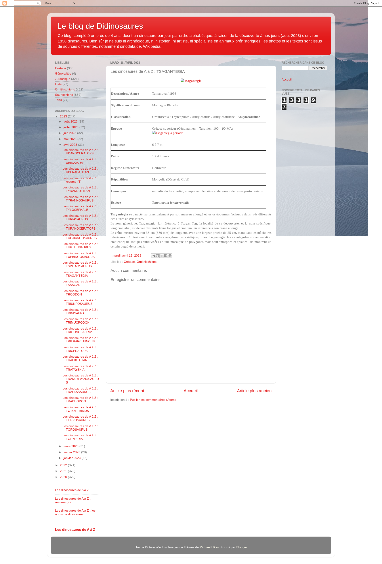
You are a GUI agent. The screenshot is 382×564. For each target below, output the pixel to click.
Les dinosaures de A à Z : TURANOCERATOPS (80, 226)
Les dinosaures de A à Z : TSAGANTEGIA (80, 273)
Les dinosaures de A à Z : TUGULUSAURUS (80, 245)
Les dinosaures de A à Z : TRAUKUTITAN (80, 358)
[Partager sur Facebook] (166, 255)
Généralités (63, 73)
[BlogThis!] (157, 255)
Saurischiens (64, 94)
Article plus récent (127, 390)
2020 (64, 477)
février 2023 (72, 452)
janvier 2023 (72, 458)
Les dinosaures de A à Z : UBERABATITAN (80, 170)
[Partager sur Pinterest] (170, 255)
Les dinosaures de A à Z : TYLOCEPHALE (80, 208)
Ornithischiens (147, 261)
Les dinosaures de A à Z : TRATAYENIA (80, 367)
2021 (64, 471)
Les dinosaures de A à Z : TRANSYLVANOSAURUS (81, 379)
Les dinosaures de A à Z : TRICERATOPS (80, 349)
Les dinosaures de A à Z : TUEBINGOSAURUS (80, 255)
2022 (64, 465)
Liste (58, 84)
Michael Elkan (209, 547)
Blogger (241, 547)
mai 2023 (70, 139)
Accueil (191, 390)
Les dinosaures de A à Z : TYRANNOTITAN (80, 189)
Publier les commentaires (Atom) (153, 399)
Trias (58, 100)
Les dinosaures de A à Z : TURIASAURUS (80, 217)
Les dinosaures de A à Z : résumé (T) (80, 179)
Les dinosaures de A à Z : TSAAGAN (80, 283)
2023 (64, 116)
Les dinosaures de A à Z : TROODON (80, 292)
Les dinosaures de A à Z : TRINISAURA (80, 311)
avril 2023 (70, 144)
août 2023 (70, 121)
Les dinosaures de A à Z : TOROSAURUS (80, 427)
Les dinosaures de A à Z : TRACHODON (80, 399)
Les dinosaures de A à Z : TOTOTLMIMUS (80, 409)
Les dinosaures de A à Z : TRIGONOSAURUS (80, 330)
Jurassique (62, 79)
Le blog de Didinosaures (100, 26)
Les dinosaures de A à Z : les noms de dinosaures (75, 512)
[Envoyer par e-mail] (153, 255)
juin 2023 (70, 133)
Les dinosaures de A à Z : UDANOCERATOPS (80, 151)
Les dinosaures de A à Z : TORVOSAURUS (80, 418)
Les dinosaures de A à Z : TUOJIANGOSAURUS (80, 236)
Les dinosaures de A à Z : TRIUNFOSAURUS (80, 302)
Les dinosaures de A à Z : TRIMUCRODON (80, 320)
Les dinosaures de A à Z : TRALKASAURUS (80, 390)
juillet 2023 (71, 127)
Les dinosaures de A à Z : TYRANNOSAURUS (80, 198)
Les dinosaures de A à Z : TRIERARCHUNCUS (80, 339)
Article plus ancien (254, 390)
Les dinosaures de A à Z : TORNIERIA (80, 437)
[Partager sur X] (161, 255)
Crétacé (129, 261)
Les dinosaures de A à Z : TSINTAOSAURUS (80, 264)
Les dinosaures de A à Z (72, 490)
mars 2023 (71, 446)
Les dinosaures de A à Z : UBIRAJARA (80, 161)
